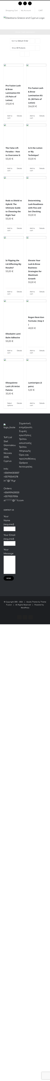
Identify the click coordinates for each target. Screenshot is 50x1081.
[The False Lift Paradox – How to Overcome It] (14, 134)
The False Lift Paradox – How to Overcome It (13, 152)
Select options (10, 404)
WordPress (25, 608)
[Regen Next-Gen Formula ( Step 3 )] (36, 306)
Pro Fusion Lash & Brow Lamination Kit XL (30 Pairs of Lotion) (35, 95)
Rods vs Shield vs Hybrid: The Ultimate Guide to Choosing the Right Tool (14, 207)
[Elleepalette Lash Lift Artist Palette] (14, 368)
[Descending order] (37, 40)
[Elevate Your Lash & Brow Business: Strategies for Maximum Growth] (36, 246)
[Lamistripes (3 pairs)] (36, 368)
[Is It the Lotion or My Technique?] (36, 134)
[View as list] (27, 54)
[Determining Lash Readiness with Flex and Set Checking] (36, 186)
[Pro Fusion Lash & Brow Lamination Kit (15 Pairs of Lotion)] (14, 72)
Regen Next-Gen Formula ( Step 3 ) (36, 321)
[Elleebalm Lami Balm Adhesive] (14, 315)
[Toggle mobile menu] (45, 25)
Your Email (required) (9, 537)
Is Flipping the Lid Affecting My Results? (13, 264)
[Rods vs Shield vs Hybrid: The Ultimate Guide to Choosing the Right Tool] (14, 186)
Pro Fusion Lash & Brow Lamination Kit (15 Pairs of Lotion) (13, 93)
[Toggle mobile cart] (41, 25)
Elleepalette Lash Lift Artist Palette (13, 386)
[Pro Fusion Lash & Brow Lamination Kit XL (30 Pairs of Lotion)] (36, 74)
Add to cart (9, 117)
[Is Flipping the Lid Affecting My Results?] (14, 246)
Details (19, 116)
